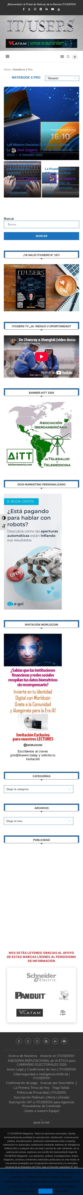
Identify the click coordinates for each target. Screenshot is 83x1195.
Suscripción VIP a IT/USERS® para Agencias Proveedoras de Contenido (41, 1104)
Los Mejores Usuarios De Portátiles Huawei (38, 144)
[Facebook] (24, 9)
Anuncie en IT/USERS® (57, 1056)
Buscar (9, 219)
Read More (62, 1191)
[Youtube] (52, 9)
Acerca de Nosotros (22, 1056)
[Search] (68, 56)
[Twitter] (29, 9)
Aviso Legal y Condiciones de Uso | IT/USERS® (41, 1069)
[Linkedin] (47, 9)
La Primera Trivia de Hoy (32, 1088)
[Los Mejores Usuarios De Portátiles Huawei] (42, 123)
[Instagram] (35, 9)
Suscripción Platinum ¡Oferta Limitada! (41, 1097)
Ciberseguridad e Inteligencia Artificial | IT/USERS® (42, 1076)
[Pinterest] (41, 9)
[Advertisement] (41, 890)
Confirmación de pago (21, 1083)
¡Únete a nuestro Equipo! (41, 1111)
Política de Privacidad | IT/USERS (41, 1092)
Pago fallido (61, 1088)
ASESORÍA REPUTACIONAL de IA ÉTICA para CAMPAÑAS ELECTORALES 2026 (41, 1062)
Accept (45, 1191)
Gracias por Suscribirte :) (58, 1083)
